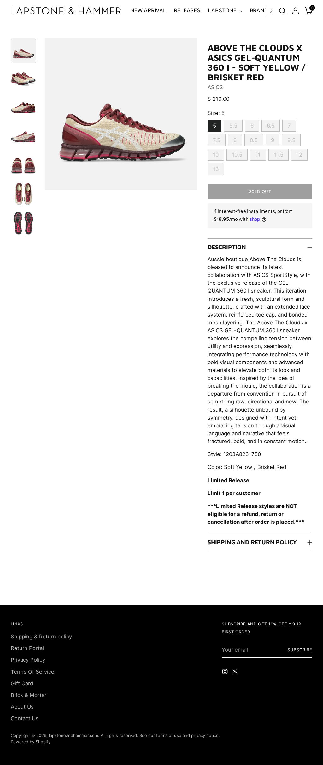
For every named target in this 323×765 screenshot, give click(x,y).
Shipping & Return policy (41, 636)
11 (258, 154)
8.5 (254, 140)
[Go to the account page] (295, 10)
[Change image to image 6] (23, 195)
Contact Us (24, 718)
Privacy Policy (28, 660)
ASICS (215, 87)
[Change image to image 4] (23, 137)
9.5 (291, 140)
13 (216, 169)
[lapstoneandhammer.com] (66, 10)
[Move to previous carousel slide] (292, 593)
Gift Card (22, 683)
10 (216, 154)
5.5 (233, 126)
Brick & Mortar (28, 695)
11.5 (278, 154)
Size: (216, 113)
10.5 (237, 154)
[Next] (271, 10)
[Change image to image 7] (23, 224)
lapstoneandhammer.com (73, 735)
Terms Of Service (32, 672)
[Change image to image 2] (23, 79)
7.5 (216, 140)
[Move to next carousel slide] (307, 592)
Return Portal (27, 648)
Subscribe (299, 649)
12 (299, 154)
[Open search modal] (282, 10)
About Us (22, 707)
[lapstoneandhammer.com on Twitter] (235, 672)
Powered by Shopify (30, 741)
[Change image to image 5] (23, 166)
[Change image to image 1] (23, 50)
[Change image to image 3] (23, 108)
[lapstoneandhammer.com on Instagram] (225, 672)
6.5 (270, 126)
